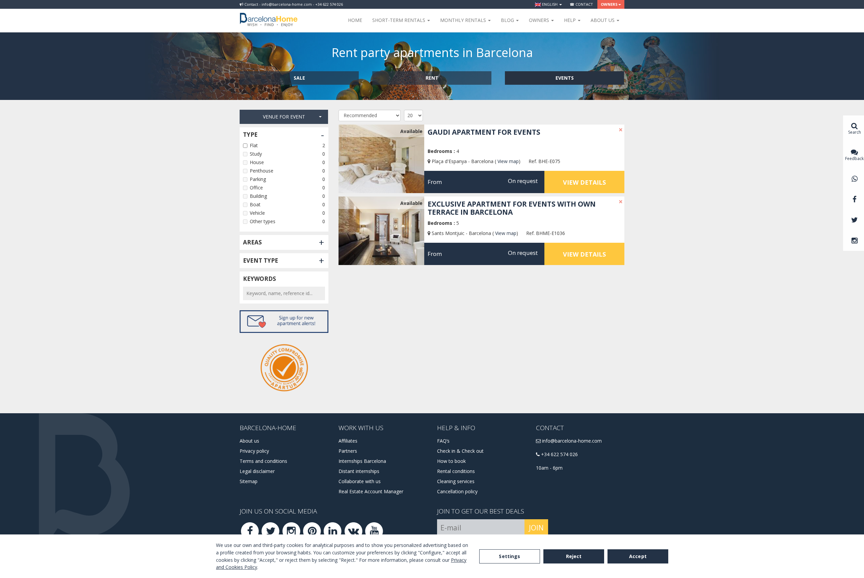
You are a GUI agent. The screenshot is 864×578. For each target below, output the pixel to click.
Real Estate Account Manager (371, 491)
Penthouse (261, 170)
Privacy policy (254, 451)
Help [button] (570, 20)
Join (536, 527)
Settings (509, 556)
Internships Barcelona (362, 461)
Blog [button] (508, 20)
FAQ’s (443, 441)
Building (258, 196)
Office (256, 187)
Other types (262, 221)
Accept (638, 556)
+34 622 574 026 (559, 454)
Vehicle (257, 213)
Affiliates (348, 441)
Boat (255, 204)
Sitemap (249, 481)
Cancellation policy (457, 491)
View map (508, 161)
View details (584, 182)
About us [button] (603, 20)
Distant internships (359, 471)
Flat (254, 145)
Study (256, 154)
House (257, 162)
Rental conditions (456, 471)
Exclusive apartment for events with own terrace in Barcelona (512, 208)
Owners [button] (609, 4)
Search (854, 132)
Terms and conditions (263, 461)
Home (355, 20)
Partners (348, 451)
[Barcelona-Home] (269, 15)
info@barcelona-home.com (571, 441)
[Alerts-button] (284, 321)
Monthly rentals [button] (463, 20)
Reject (574, 556)
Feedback (854, 158)
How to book (451, 461)
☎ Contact (581, 4)
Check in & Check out (460, 451)
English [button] (550, 4)
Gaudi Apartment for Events (484, 132)
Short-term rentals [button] (399, 20)
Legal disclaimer (257, 471)
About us (249, 441)
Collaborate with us (360, 481)
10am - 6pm (549, 468)
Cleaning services (456, 481)
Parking (258, 179)
